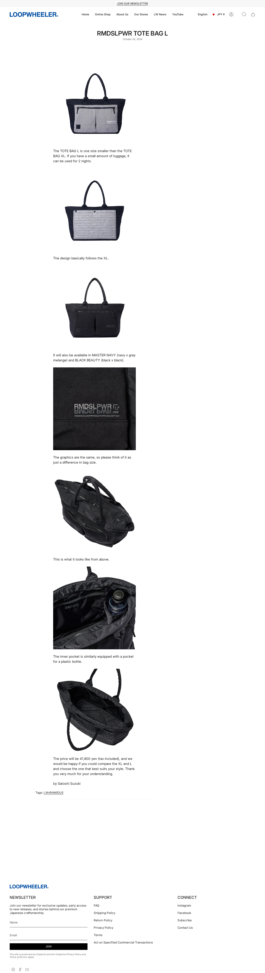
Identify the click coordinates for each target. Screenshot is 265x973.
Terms (98, 935)
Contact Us (185, 927)
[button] (102, 14)
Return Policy (103, 920)
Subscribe (185, 920)
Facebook (184, 913)
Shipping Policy (104, 913)
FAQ (96, 905)
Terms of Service (18, 957)
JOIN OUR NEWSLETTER (132, 3)
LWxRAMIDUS (53, 792)
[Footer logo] (29, 886)
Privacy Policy (74, 954)
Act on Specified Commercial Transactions (123, 942)
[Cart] (253, 14)
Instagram (184, 905)
